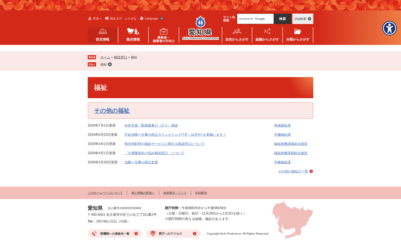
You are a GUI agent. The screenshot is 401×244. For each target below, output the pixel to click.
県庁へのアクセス (170, 233)
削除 (110, 64)
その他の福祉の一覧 (293, 171)
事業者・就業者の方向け (164, 39)
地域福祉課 (282, 125)
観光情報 (133, 39)
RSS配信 (201, 192)
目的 (237, 39)
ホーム (105, 57)
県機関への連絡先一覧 (114, 233)
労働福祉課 (282, 134)
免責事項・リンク (175, 192)
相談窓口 (120, 57)
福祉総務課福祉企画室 (290, 144)
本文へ (97, 18)
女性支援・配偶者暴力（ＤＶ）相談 (151, 125)
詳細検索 (300, 18)
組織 (267, 39)
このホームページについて (105, 192)
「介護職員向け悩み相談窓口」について (154, 153)
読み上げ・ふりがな (123, 18)
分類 (298, 39)
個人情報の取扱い (143, 192)
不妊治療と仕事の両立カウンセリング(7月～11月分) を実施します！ (175, 134)
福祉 (103, 64)
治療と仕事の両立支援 (141, 162)
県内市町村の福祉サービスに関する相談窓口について (164, 144)
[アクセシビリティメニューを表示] (389, 28)
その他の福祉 (112, 110)
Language (151, 18)
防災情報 (102, 39)
